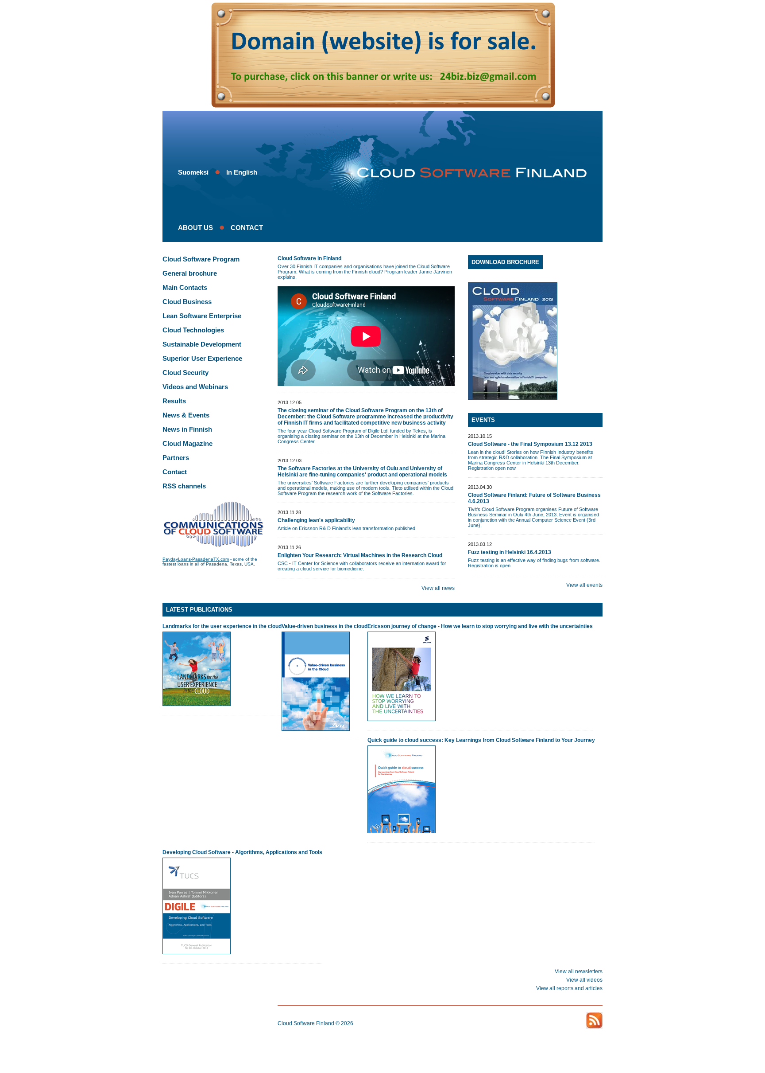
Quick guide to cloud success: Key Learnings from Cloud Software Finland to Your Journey (481, 740)
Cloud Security (185, 372)
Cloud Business (187, 301)
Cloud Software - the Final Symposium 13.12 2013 (530, 444)
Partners (175, 457)
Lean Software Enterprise (201, 316)
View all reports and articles (569, 988)
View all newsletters (579, 971)
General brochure (189, 273)
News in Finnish (187, 429)
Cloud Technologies (193, 330)
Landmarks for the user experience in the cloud (222, 626)
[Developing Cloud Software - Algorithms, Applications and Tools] (196, 952)
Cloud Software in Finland (309, 258)
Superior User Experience (202, 358)
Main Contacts (184, 287)
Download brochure (505, 262)
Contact (247, 227)
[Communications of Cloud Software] (213, 545)
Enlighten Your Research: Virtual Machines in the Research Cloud (360, 555)
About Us (195, 227)
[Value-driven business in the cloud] (316, 729)
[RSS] (594, 1020)
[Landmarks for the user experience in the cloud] (196, 704)
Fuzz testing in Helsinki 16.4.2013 (509, 552)
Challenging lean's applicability (316, 520)
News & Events (185, 415)
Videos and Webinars (195, 386)
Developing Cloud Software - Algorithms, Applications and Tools (242, 852)
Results (174, 401)
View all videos (584, 980)
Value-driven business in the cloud (324, 626)
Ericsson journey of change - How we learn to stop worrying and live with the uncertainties (480, 626)
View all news (438, 588)
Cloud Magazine (187, 443)
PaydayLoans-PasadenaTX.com (195, 559)
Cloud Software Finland (306, 1023)
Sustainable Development (201, 344)
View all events (584, 585)
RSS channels (184, 486)
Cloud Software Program (201, 259)
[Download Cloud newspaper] (535, 341)
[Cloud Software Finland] (468, 173)
